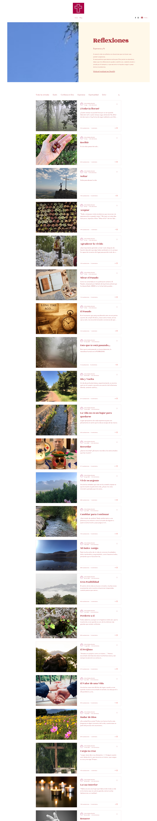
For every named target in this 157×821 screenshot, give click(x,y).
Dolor (104, 95)
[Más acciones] (117, 104)
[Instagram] (138, 18)
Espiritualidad (93, 95)
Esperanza (81, 95)
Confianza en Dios (67, 95)
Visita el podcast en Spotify (104, 71)
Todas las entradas (42, 95)
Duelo (55, 95)
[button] (119, 95)
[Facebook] (135, 18)
